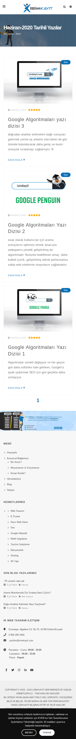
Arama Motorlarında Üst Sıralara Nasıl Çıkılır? (27, 592)
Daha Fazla (15, 160)
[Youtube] (32, 670)
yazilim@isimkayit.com (21, 640)
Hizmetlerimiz (14, 479)
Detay (29, 732)
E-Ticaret (15, 516)
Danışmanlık (17, 550)
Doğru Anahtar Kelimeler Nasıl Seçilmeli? (25, 604)
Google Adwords (19, 533)
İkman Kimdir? (18, 473)
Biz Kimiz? (16, 462)
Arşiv (18, 34)
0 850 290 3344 (16, 635)
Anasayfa (8, 34)
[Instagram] (19, 670)
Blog (9, 484)
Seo (66, 62)
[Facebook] (6, 670)
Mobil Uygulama (19, 538)
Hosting (14, 555)
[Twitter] (13, 670)
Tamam (47, 732)
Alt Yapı (15, 561)
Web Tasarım (17, 511)
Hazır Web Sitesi (19, 522)
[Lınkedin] (25, 670)
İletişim (10, 490)
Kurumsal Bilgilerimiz (17, 458)
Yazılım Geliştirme (20, 544)
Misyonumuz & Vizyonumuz (25, 467)
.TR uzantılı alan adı (14, 581)
